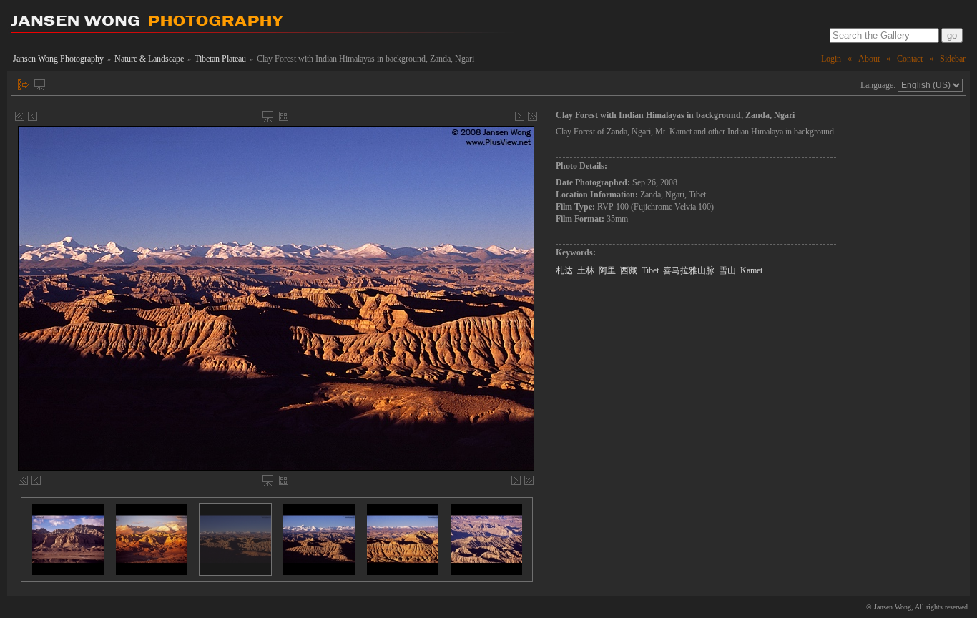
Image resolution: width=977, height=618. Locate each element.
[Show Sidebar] (23, 84)
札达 (564, 270)
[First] (19, 116)
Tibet (650, 270)
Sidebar (953, 59)
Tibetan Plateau (220, 59)
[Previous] (32, 116)
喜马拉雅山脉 (689, 270)
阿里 (607, 270)
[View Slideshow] (39, 84)
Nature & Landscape (149, 59)
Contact (910, 59)
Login (831, 59)
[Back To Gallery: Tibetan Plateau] (283, 116)
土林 (585, 270)
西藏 (628, 270)
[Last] (532, 116)
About (869, 59)
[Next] (519, 116)
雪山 (727, 270)
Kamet (751, 270)
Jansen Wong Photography (58, 59)
